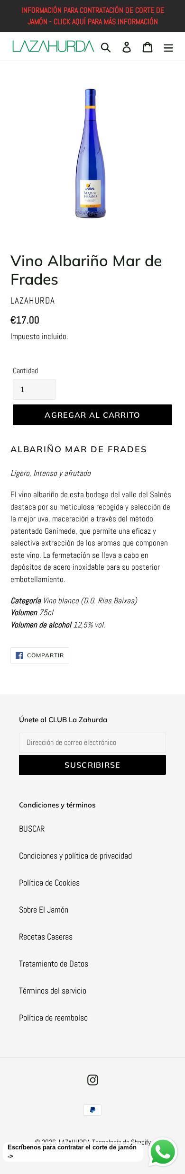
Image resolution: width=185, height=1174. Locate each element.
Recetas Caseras (46, 936)
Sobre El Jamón (43, 909)
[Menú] (168, 47)
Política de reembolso (53, 1017)
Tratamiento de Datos (53, 963)
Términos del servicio (52, 990)
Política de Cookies (49, 882)
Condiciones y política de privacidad (75, 855)
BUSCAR (32, 828)
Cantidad (25, 371)
